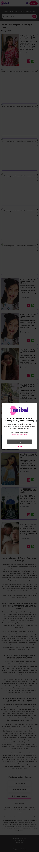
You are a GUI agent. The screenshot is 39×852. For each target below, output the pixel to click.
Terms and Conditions (19, 434)
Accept (19, 442)
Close (36, 421)
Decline (19, 446)
